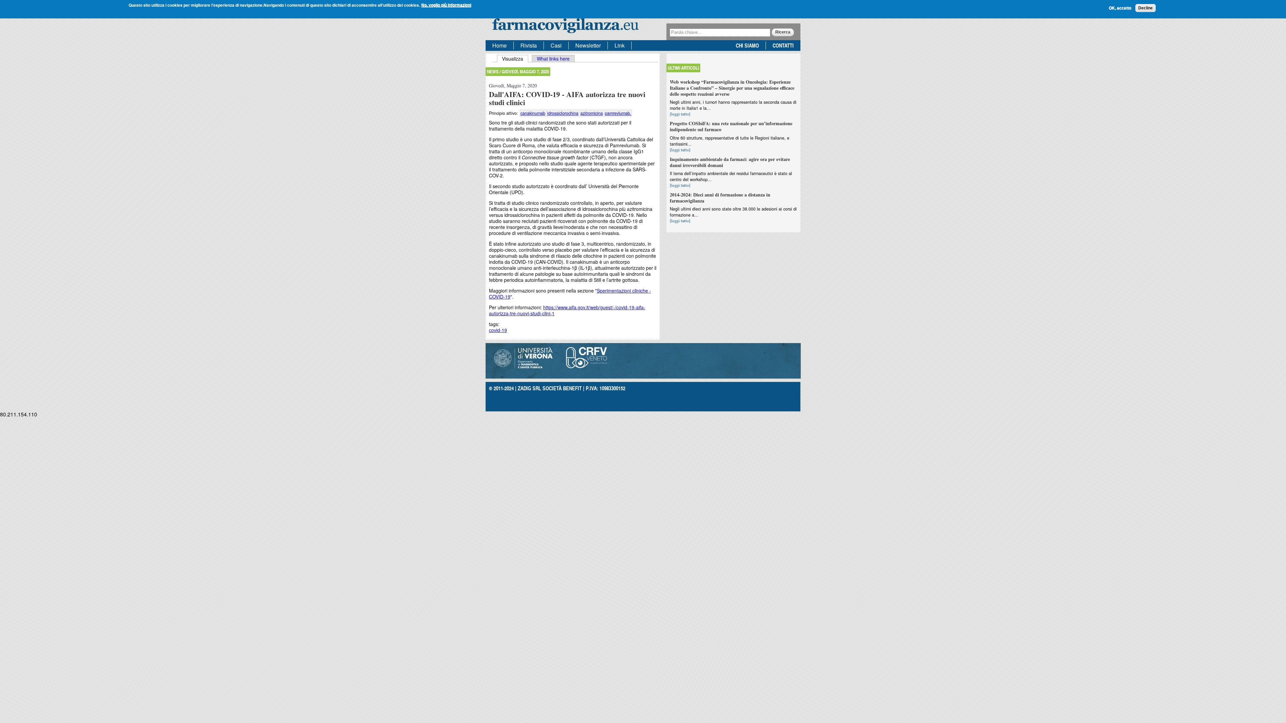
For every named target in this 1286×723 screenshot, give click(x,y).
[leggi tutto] (680, 114)
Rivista (528, 45)
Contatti (783, 45)
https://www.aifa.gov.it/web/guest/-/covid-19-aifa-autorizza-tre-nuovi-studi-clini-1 (567, 310)
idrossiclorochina (562, 113)
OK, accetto (1120, 8)
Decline (1145, 8)
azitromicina (591, 113)
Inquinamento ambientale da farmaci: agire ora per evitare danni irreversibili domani (730, 162)
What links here (553, 58)
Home (499, 45)
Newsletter (588, 45)
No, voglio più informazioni (446, 5)
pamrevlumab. (618, 113)
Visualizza (515, 58)
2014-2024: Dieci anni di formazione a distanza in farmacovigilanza (720, 197)
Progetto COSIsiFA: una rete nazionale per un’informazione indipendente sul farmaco (731, 126)
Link (620, 45)
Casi (556, 45)
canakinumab (532, 113)
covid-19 (498, 330)
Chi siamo (747, 45)
